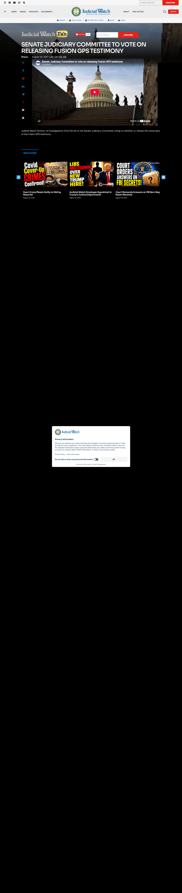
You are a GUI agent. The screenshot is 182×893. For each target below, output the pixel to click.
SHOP (112, 20)
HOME (123, 20)
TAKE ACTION (76, 20)
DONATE (62, 20)
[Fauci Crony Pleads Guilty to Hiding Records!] (45, 174)
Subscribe (170, 3)
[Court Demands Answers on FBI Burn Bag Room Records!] (138, 174)
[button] (5, 11)
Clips (26, 189)
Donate (173, 12)
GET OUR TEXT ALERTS (95, 20)
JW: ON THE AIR (58, 56)
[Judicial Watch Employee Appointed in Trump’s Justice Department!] (91, 174)
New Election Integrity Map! (91, 3)
